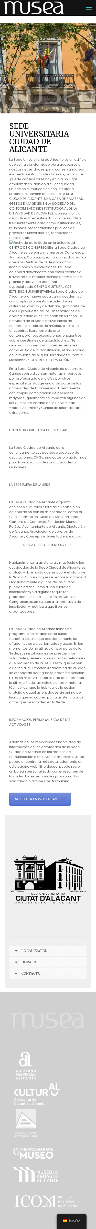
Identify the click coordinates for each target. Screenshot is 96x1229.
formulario (60, 781)
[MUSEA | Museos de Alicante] (33, 7)
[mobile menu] (89, 7)
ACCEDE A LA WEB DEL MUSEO (40, 799)
